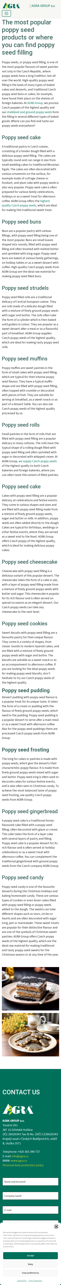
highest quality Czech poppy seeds (26, 203)
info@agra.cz (20, 1156)
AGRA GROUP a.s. (43, 6)
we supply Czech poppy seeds (38, 461)
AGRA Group (35, 103)
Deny (30, 1264)
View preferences (30, 1273)
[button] (56, 1226)
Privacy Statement (35, 1280)
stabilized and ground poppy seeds (29, 112)
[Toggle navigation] (6, 13)
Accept (30, 1255)
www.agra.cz (19, 1161)
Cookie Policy (22, 1280)
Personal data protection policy (23, 1165)
